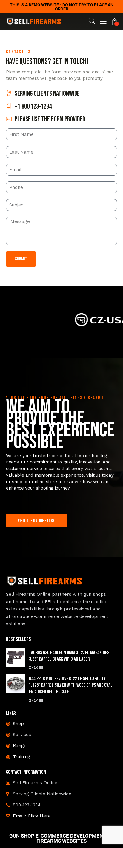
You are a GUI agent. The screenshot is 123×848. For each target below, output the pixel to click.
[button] (103, 22)
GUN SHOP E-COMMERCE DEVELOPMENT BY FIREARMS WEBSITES (61, 838)
